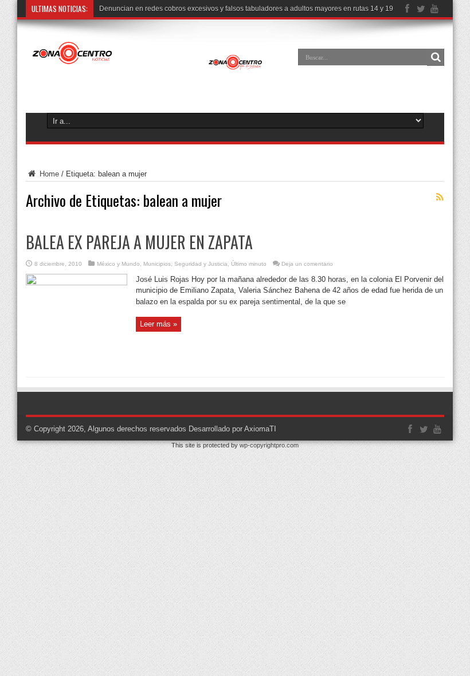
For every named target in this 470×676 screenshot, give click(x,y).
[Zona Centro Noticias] (147, 65)
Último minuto (249, 264)
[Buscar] (435, 57)
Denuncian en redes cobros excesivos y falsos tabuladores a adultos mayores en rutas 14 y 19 (246, 9)
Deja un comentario (307, 264)
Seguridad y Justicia (201, 264)
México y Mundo (118, 264)
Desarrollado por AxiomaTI (232, 429)
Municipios (157, 264)
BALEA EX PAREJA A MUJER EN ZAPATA (139, 242)
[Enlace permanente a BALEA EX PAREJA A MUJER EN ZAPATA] (76, 282)
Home (48, 174)
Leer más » (158, 324)
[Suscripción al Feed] (439, 197)
